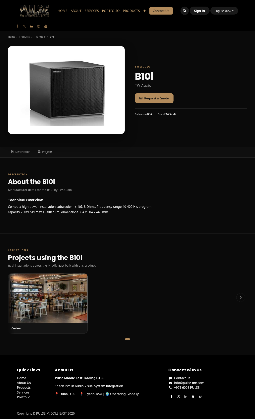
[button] (184, 11)
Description (22, 152)
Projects (47, 152)
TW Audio (40, 36)
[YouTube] (46, 26)
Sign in (199, 11)
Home (11, 36)
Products (24, 36)
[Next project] (240, 297)
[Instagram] (38, 26)
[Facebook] (17, 26)
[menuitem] (62, 11)
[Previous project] (14, 297)
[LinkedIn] (31, 26)
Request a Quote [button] (156, 98)
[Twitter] (24, 26)
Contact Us (161, 11)
